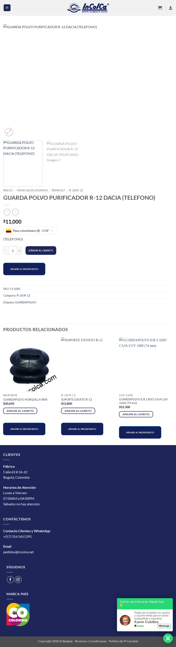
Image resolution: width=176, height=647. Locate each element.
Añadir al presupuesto (24, 269)
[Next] (164, 80)
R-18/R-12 (76, 190)
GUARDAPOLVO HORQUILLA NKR (25, 399)
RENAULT (58, 190)
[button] (7, 7)
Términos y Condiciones (90, 641)
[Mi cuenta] (170, 7)
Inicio (8, 190)
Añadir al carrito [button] (20, 410)
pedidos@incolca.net (18, 552)
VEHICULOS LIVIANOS (32, 190)
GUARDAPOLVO (25, 302)
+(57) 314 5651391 (17, 536)
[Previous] (12, 80)
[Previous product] (15, 212)
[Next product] (7, 212)
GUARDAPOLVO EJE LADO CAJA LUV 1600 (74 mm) (143, 401)
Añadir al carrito (41, 250)
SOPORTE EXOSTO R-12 (76, 399)
